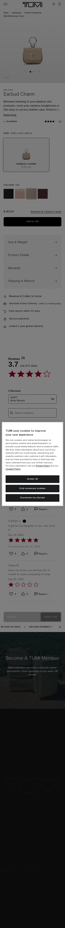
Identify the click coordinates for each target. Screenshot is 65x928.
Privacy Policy (43, 466)
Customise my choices (32, 498)
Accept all (32, 479)
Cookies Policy (13, 469)
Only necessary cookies (32, 488)
